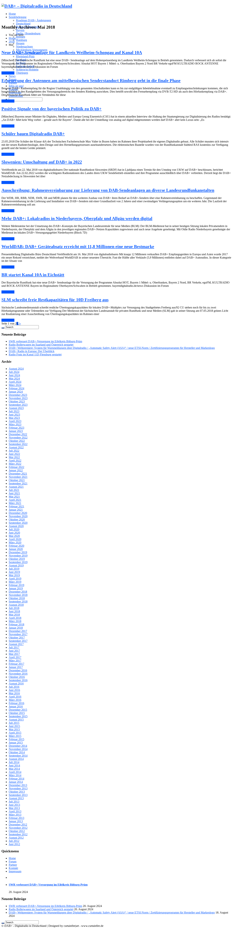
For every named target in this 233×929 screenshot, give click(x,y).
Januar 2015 (16, 742)
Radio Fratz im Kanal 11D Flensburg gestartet (35, 354)
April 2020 (15, 539)
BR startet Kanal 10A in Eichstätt (32, 274)
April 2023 (15, 421)
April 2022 (15, 460)
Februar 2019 (16, 585)
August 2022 (16, 447)
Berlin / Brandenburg (28, 33)
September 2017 (18, 640)
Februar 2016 (16, 703)
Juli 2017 (14, 647)
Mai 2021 (14, 496)
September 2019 (18, 562)
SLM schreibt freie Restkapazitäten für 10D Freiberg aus (54, 299)
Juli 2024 (14, 371)
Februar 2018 (16, 624)
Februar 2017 (16, 663)
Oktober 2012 (17, 831)
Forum (12, 861)
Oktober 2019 (17, 558)
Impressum (15, 871)
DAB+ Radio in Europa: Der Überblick (31, 351)
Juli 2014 (14, 762)
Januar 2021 (16, 509)
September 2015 (18, 716)
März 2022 (15, 463)
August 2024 (16, 368)
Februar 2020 (16, 545)
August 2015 (16, 719)
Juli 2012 (14, 840)
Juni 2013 (14, 804)
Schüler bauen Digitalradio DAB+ (33, 133)
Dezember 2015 (18, 709)
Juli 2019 (14, 568)
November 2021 (18, 476)
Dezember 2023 (18, 394)
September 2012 (18, 834)
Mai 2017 (14, 654)
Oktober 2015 (17, 713)
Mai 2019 (14, 575)
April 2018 (15, 617)
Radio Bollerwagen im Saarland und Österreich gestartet (41, 344)
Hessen (20, 43)
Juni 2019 (14, 572)
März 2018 (15, 621)
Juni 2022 (14, 453)
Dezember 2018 (18, 591)
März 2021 (15, 503)
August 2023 (16, 408)
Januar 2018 (16, 627)
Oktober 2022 (17, 440)
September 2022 (18, 444)
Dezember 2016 (18, 670)
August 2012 (16, 837)
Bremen (20, 36)
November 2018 (18, 594)
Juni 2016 (14, 690)
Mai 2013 (14, 808)
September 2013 (18, 795)
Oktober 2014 (17, 752)
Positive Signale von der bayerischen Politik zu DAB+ (51, 108)
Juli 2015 (14, 722)
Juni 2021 (14, 493)
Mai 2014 (14, 768)
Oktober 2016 (17, 676)
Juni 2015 (14, 726)
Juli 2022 (14, 450)
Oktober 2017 (17, 637)
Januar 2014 (16, 781)
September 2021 (18, 483)
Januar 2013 (16, 821)
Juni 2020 (14, 532)
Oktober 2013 (17, 791)
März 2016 (15, 699)
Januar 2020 (16, 549)
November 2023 (18, 398)
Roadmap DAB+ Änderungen (33, 20)
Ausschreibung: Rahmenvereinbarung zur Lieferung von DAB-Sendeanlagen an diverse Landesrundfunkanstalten (107, 190)
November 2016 (18, 673)
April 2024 (15, 381)
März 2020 (15, 542)
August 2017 (16, 644)
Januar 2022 (16, 470)
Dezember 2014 (18, 745)
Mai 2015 (14, 729)
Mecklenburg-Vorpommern (31, 49)
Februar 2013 (16, 818)
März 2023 (15, 424)
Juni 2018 (14, 611)
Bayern (20, 30)
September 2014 (18, 755)
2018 (12, 41)
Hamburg (21, 40)
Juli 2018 (14, 608)
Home (12, 13)
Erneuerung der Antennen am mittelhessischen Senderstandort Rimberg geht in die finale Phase (91, 80)
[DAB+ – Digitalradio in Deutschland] (36, 6)
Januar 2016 (16, 706)
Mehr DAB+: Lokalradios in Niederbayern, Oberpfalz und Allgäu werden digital (76, 218)
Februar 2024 (16, 388)
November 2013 (18, 788)
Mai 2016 (14, 693)
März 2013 (15, 814)
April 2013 (15, 811)
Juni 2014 (14, 765)
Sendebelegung (17, 17)
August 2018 (16, 604)
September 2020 (18, 522)
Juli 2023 (14, 411)
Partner (13, 864)
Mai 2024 (14, 378)
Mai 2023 (14, 417)
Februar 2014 (16, 778)
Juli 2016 (14, 686)
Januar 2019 (16, 588)
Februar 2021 (16, 506)
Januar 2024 (16, 391)
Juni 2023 (14, 414)
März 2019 (15, 581)
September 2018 (18, 601)
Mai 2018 (14, 614)
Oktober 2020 (17, 519)
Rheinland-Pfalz (25, 56)
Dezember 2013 (18, 785)
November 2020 (18, 516)
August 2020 (16, 526)
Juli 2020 (14, 529)
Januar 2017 (16, 667)
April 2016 (15, 696)
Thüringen (22, 72)
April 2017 (15, 657)
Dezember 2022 (18, 434)
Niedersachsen (24, 46)
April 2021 (15, 499)
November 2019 (18, 555)
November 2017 (18, 634)
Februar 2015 (16, 739)
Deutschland (23, 23)
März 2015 (15, 736)
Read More (7, 73)
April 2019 (15, 578)
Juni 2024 (14, 375)
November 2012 (18, 827)
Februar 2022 (16, 467)
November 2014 (18, 749)
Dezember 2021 (18, 473)
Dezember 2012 (18, 824)
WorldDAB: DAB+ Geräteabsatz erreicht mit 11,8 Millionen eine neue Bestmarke (77, 246)
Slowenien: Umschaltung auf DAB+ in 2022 (41, 162)
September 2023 (18, 404)
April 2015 (15, 732)
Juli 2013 (14, 801)
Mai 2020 (14, 535)
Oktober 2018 (17, 598)
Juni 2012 (14, 844)
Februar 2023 (16, 427)
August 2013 (16, 798)
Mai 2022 (14, 457)
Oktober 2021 (17, 480)
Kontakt (13, 868)
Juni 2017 (14, 650)
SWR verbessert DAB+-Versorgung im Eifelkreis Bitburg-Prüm (45, 341)
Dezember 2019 (18, 552)
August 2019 (16, 565)
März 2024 (15, 385)
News (12, 76)
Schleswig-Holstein (27, 69)
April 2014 (15, 772)
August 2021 (16, 486)
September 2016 (18, 680)
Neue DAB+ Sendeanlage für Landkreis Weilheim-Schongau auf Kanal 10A (71, 52)
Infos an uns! (16, 85)
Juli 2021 (14, 490)
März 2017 (15, 660)
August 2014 (16, 758)
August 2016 (16, 683)
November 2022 (18, 437)
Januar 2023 (16, 431)
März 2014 (15, 775)
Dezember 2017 (18, 631)
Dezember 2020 (18, 513)
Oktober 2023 (17, 401)
